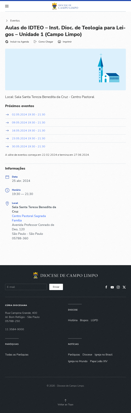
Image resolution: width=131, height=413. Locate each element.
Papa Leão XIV (98, 361)
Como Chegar (46, 41)
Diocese (73, 310)
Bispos (84, 320)
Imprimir (67, 41)
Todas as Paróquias (16, 354)
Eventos (15, 21)
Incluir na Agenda (19, 41)
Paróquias (12, 344)
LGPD (94, 320)
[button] (7, 6)
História (72, 320)
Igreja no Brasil (104, 354)
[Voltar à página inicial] (65, 6)
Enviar (56, 287)
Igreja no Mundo (78, 361)
